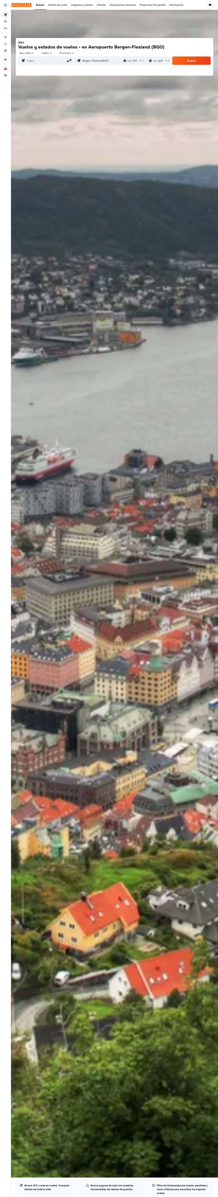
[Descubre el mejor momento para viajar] (5, 50)
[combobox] (26, 53)
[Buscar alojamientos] (5, 21)
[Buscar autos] (5, 28)
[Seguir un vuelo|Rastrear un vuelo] (5, 44)
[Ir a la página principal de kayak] (21, 5)
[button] (5, 4)
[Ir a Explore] (5, 37)
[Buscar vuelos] (5, 14)
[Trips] (5, 59)
